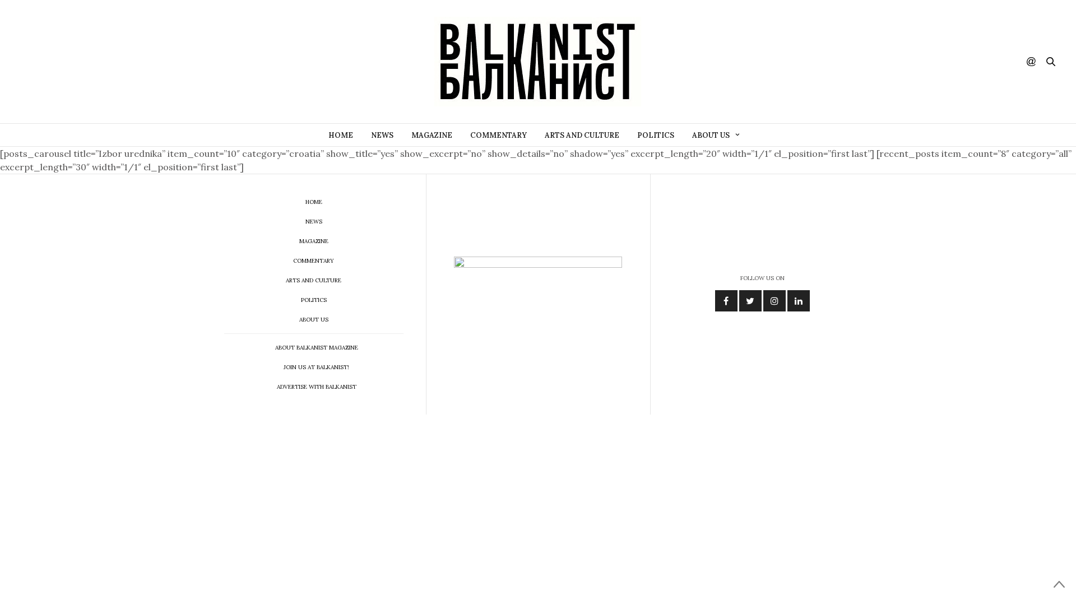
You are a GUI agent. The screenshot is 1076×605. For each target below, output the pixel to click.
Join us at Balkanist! (316, 367)
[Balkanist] (537, 61)
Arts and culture (582, 135)
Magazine (431, 135)
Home (340, 135)
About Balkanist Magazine (316, 347)
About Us (711, 135)
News (382, 135)
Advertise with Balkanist (316, 386)
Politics (655, 135)
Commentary (498, 135)
